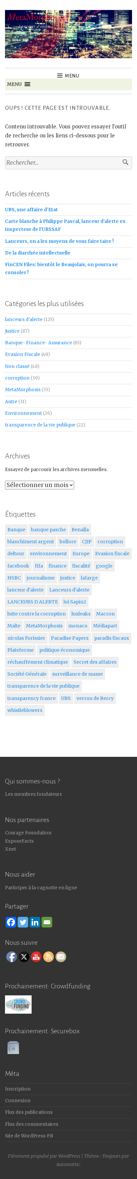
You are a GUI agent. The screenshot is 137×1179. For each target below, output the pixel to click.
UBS (66, 698)
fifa (39, 566)
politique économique (64, 650)
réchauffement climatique (37, 662)
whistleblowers (24, 710)
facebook (18, 566)
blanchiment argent (30, 542)
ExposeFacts (19, 841)
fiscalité (81, 566)
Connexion (18, 1100)
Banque (16, 530)
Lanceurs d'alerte (69, 590)
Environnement (23, 413)
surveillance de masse (77, 674)
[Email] (47, 922)
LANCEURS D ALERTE (32, 602)
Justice (12, 331)
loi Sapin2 (75, 602)
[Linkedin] (35, 922)
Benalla (80, 530)
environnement (48, 554)
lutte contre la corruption (36, 614)
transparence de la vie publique (40, 425)
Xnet (10, 849)
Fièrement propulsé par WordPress (44, 1156)
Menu (72, 76)
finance (58, 566)
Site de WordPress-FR (29, 1136)
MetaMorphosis (23, 390)
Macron (105, 614)
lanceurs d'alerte (24, 319)
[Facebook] (11, 922)
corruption (17, 378)
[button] (14, 84)
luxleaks (80, 614)
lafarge (89, 578)
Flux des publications (29, 1112)
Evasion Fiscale (22, 354)
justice (67, 578)
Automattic (68, 1164)
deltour (15, 554)
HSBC (14, 578)
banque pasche (48, 530)
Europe (80, 554)
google (104, 566)
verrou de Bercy (95, 698)
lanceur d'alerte (25, 590)
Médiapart (105, 626)
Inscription (18, 1089)
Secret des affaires (94, 662)
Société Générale (27, 674)
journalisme (41, 578)
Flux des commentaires (31, 1124)
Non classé (17, 366)
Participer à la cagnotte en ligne (41, 888)
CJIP (87, 542)
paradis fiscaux (111, 638)
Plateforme (20, 650)
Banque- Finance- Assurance (38, 343)
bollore (68, 542)
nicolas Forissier (26, 638)
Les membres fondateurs (33, 794)
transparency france (31, 698)
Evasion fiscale (112, 554)
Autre (11, 402)
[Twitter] (23, 922)
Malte (13, 626)
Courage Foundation (28, 833)
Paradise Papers (69, 638)
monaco (77, 626)
